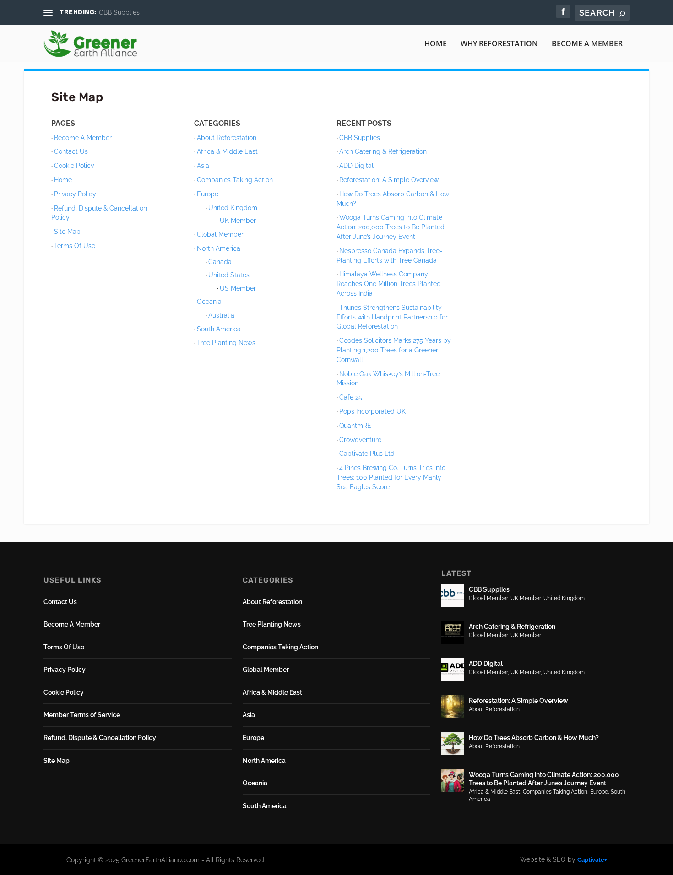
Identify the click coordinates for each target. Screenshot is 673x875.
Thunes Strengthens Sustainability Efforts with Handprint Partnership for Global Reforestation (392, 317)
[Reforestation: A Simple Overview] (452, 706)
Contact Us (71, 151)
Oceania (209, 301)
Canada (220, 261)
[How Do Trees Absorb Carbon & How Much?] (452, 743)
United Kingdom (232, 207)
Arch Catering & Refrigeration (383, 151)
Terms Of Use (74, 245)
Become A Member (587, 44)
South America (219, 329)
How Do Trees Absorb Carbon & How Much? (534, 737)
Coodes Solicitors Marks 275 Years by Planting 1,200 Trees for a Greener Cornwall (393, 350)
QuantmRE (355, 425)
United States (229, 275)
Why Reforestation (499, 44)
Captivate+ (592, 859)
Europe (207, 194)
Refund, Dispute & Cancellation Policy (99, 737)
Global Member (220, 234)
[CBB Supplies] (452, 595)
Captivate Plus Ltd (367, 453)
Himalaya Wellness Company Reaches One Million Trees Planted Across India (388, 283)
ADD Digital (356, 165)
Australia (221, 315)
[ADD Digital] (452, 669)
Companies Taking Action (235, 180)
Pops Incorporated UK (372, 411)
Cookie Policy (74, 165)
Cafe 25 (350, 397)
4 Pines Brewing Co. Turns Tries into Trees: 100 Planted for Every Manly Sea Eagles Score (390, 477)
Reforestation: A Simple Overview (389, 180)
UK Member (238, 220)
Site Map (67, 231)
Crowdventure (360, 439)
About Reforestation (226, 137)
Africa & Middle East (227, 151)
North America (218, 248)
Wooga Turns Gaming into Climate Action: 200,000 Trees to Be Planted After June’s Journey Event (390, 227)
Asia (203, 165)
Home (435, 44)
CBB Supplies (119, 12)
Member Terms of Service (81, 714)
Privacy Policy (75, 194)
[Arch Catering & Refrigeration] (452, 632)
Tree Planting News (226, 342)
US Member (238, 288)
